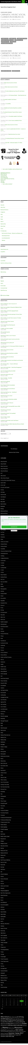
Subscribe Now (14, 526)
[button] (14, 518)
